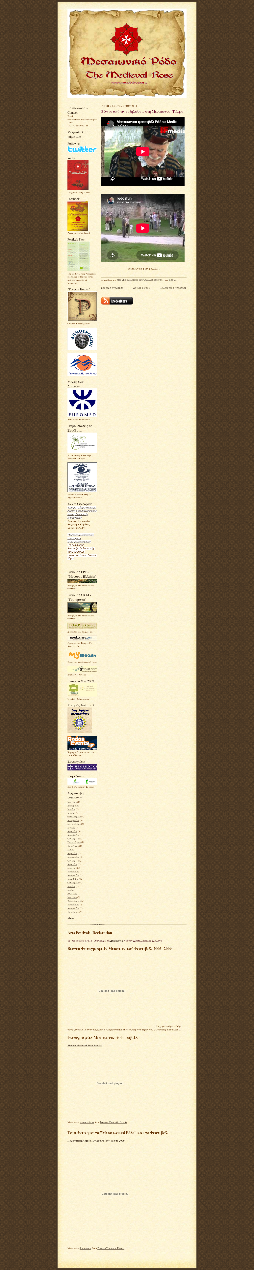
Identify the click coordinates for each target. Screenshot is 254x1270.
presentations (87, 1122)
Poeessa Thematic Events (113, 1122)
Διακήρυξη (116, 940)
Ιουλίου (71, 809)
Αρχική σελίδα (141, 287)
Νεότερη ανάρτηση (112, 287)
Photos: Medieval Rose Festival (84, 1045)
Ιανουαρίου (73, 856)
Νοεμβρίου (72, 878)
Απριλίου (72, 831)
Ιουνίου (71, 812)
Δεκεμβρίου (73, 805)
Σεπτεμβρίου (74, 823)
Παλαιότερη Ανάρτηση (173, 287)
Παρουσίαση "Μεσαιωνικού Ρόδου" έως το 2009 (96, 1140)
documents (85, 1248)
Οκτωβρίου (73, 838)
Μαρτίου (72, 801)
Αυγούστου (73, 845)
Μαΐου (70, 849)
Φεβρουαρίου (74, 816)
